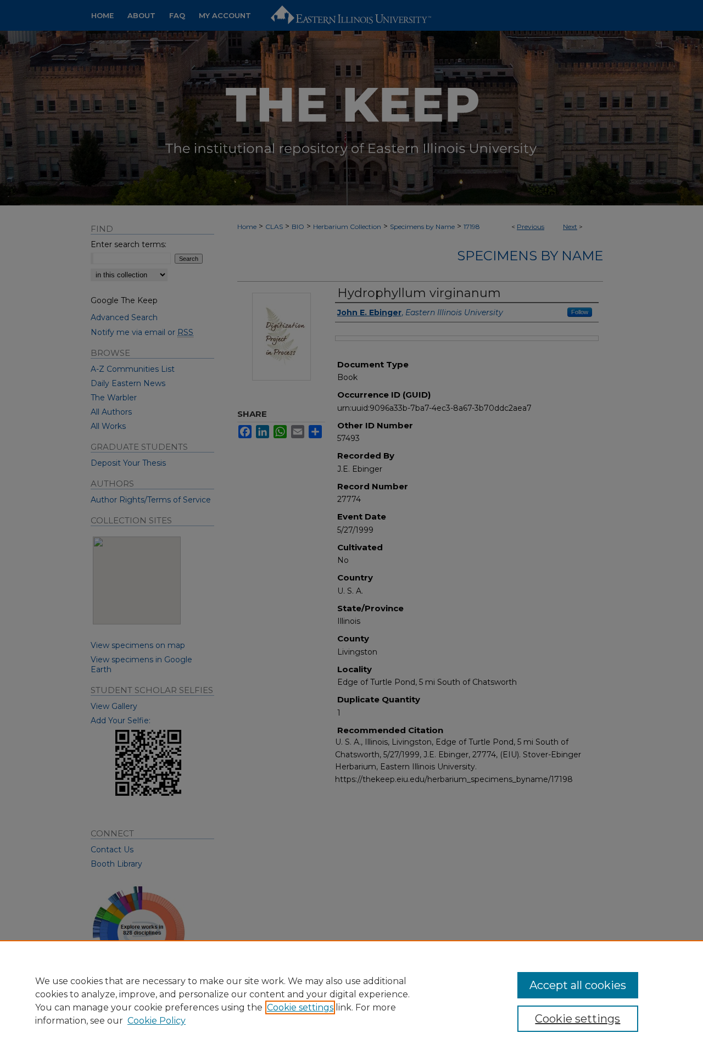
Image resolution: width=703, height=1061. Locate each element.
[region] (351, 1000)
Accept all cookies (577, 985)
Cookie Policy (156, 1020)
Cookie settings (300, 1007)
